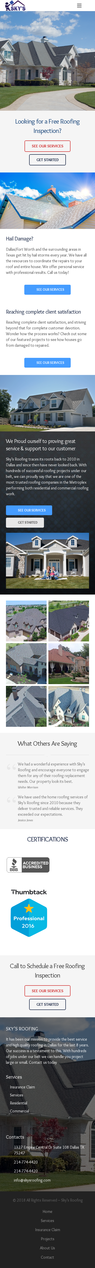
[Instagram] (23, 1119)
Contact (47, 1257)
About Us (47, 1248)
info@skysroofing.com (32, 1180)
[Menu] (79, 5)
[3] (26, 663)
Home (47, 1211)
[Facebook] (11, 1119)
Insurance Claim (22, 1087)
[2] (69, 621)
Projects (47, 1238)
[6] (69, 706)
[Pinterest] (35, 1119)
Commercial (19, 1111)
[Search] (89, 5)
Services (16, 1095)
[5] (26, 706)
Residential (18, 1103)
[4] (69, 663)
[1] (26, 621)
